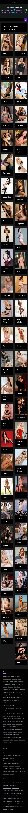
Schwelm (5, 716)
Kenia (19, 101)
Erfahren (12, 806)
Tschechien (22, 740)
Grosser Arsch (18, 806)
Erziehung (12, 774)
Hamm (23, 692)
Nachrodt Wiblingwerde (9, 708)
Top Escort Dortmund (14, 8)
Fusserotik (11, 766)
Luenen (13, 702)
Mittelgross (6, 796)
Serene (5, 450)
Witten (13, 724)
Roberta (20, 590)
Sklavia (5, 771)
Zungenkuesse (6, 763)
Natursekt (5, 766)
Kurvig (14, 801)
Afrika (4, 726)
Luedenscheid (15, 700)
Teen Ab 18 (6, 782)
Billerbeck (5, 681)
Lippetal (9, 700)
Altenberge (6, 676)
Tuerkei (18, 726)
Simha (5, 498)
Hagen (10, 692)
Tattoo (11, 804)
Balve (13, 679)
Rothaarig (19, 798)
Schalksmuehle (19, 713)
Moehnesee (6, 705)
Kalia (5, 474)
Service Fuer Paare (8, 809)
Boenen (16, 681)
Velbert (5, 721)
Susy (4, 346)
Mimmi (19, 394)
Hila (4, 641)
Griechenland (6, 737)
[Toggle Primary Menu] (25, 19)
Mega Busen (6, 790)
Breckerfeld (21, 681)
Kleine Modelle (17, 793)
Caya (5, 569)
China (22, 726)
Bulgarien (15, 732)
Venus (19, 495)
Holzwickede (14, 697)
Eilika (5, 593)
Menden (21, 702)
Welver (13, 721)
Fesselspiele (6, 774)
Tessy (19, 614)
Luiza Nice (7, 197)
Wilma (19, 638)
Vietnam (16, 729)
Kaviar (9, 771)
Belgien (21, 729)
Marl (17, 702)
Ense (15, 687)
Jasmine (20, 200)
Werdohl (18, 721)
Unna (23, 718)
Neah (19, 543)
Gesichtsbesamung (18, 760)
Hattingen (5, 694)
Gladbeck (5, 692)
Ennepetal (10, 687)
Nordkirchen (6, 710)
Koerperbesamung (7, 760)
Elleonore (20, 125)
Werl (22, 721)
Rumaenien (16, 734)
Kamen (5, 700)
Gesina (5, 521)
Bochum (11, 681)
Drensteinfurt (19, 684)
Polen (11, 740)
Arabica (20, 370)
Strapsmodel (6, 806)
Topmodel (16, 804)
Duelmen (5, 687)
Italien (12, 737)
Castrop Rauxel (7, 684)
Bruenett (13, 798)
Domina (18, 768)
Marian (19, 662)
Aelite (19, 247)
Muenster (12, 705)
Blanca (19, 519)
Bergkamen (18, 679)
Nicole (5, 149)
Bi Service (17, 755)
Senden (19, 716)
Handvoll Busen (7, 788)
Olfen (4, 713)
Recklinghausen (11, 713)
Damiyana (21, 53)
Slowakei (5, 734)
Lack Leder (14, 771)
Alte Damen (6, 785)
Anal (4, 753)
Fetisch (19, 763)
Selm (15, 716)
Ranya (5, 221)
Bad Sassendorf (7, 679)
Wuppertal (19, 724)
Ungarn (9, 742)
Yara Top (6, 295)
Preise (14, 2)
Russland (16, 740)
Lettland (5, 732)
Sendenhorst (6, 718)
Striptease (13, 763)
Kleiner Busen (13, 785)
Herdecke (21, 694)
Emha (5, 53)
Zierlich (16, 790)
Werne (4, 724)
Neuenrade (19, 708)
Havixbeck (11, 694)
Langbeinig (6, 804)
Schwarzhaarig (7, 798)
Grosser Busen (15, 788)
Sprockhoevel (17, 718)
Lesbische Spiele (10, 753)
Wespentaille (20, 801)
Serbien (20, 732)
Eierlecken (5, 768)
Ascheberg (17, 676)
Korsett (22, 768)
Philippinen (6, 729)
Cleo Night (21, 295)
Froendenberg (6, 689)
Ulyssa (19, 567)
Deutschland (17, 737)
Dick (12, 793)
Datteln (13, 684)
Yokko (5, 101)
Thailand (11, 729)
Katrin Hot (21, 418)
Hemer (16, 694)
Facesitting (17, 766)
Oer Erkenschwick (19, 710)
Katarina (6, 245)
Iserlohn (20, 697)
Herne (4, 697)
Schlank (21, 790)
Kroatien (10, 734)
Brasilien (9, 726)
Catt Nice (6, 173)
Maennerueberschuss (8, 755)
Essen (18, 687)
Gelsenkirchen (14, 689)
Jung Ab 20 (12, 782)
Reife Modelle (19, 782)
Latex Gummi (21, 771)
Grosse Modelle (13, 796)
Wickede (9, 724)
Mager (11, 790)
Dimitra (6, 77)
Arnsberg (11, 676)
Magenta (20, 224)
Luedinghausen (7, 702)
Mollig (8, 793)
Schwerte (10, 716)
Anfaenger (9, 801)
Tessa (19, 346)
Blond (4, 801)
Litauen (10, 732)
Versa (19, 176)
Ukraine (5, 742)
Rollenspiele (12, 768)
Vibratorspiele (12, 758)
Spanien (14, 726)
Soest (11, 718)
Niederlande (6, 740)
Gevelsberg (22, 689)
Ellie (18, 77)
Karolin (6, 617)
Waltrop (9, 721)
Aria (18, 271)
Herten (8, 697)
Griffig (4, 793)
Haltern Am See (17, 692)
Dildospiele (6, 758)
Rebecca (6, 125)
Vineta (5, 545)
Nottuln (12, 710)
